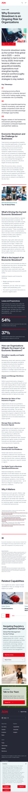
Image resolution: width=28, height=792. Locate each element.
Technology (4, 745)
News (3, 735)
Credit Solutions (7, 608)
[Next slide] (7, 616)
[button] (14, 655)
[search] (22, 3)
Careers (3, 729)
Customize (6, 786)
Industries (15, 729)
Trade (3, 743)
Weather (4, 748)
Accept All (6, 790)
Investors (4, 732)
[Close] (25, 763)
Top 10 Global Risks (8, 204)
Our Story (4, 727)
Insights (15, 732)
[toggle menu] (25, 2)
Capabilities (16, 727)
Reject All (21, 786)
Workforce (4, 751)
